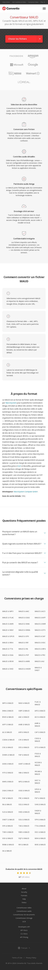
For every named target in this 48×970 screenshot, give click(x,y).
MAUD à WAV (7, 630)
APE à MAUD (40, 711)
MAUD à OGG (24, 617)
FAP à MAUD (24, 755)
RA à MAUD (7, 804)
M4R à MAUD (7, 781)
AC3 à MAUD (40, 717)
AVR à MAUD (24, 732)
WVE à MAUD (40, 844)
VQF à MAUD (24, 838)
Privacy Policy (31, 958)
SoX (19, 466)
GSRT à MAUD (24, 764)
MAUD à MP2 (40, 649)
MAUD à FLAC (8, 617)
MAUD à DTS (40, 630)
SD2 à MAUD (24, 804)
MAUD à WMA (24, 630)
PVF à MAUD (40, 798)
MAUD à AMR (7, 624)
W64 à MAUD (40, 838)
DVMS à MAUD (8, 755)
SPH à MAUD (40, 819)
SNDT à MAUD (8, 819)
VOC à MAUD (40, 832)
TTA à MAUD (40, 826)
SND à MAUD (24, 812)
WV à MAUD (23, 844)
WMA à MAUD (8, 844)
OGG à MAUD (24, 790)
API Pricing (24, 937)
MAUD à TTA (7, 649)
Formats (24, 895)
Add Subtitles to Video (19, 2)
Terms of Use (17, 958)
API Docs (24, 930)
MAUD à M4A (24, 624)
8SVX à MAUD (8, 717)
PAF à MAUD (7, 798)
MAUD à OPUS (8, 636)
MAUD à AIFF (40, 617)
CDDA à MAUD (8, 740)
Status (24, 902)
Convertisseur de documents (24, 915)
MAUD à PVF (24, 655)
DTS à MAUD (40, 747)
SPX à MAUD (7, 826)
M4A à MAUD (7, 711)
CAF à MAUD (40, 732)
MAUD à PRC (40, 655)
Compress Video (33, 2)
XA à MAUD (7, 851)
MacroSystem (11, 403)
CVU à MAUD (7, 747)
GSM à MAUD (7, 764)
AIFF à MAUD (7, 724)
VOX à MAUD (7, 838)
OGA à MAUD (7, 790)
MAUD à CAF (40, 636)
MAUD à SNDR (25, 669)
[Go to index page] (10, 8)
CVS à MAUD (24, 740)
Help (24, 899)
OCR (24, 921)
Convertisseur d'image (24, 918)
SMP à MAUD (24, 711)
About (24, 888)
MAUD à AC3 (40, 611)
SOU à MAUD (24, 819)
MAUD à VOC (40, 642)
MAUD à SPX (24, 636)
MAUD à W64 (7, 642)
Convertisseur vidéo (24, 908)
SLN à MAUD (7, 812)
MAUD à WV (23, 642)
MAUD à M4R (40, 624)
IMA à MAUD (24, 773)
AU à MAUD (7, 732)
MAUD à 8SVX (8, 661)
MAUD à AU (39, 661)
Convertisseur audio (24, 911)
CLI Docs (24, 934)
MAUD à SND (7, 669)
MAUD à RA (23, 649)
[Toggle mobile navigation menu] (44, 8)
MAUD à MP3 (7, 611)
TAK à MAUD (24, 826)
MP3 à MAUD (7, 703)
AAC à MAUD (24, 717)
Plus (42, 2)
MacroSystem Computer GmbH (26, 491)
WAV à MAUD (24, 703)
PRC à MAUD (24, 798)
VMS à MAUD (24, 832)
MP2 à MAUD (24, 781)
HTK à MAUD (7, 773)
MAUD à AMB (24, 661)
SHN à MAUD (40, 804)
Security (24, 892)
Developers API (24, 927)
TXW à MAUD (7, 832)
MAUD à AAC (24, 611)
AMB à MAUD (24, 724)
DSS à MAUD (24, 747)
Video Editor (6, 2)
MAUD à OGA (7, 655)
